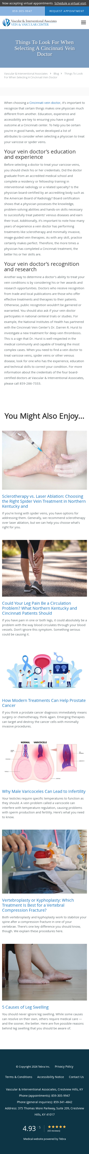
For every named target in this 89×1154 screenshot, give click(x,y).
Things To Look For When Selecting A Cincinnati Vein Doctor (43, 75)
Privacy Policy (64, 1066)
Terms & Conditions (18, 1077)
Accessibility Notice (50, 1077)
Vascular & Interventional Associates (26, 73)
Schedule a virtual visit (70, 3)
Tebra (62, 1139)
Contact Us (76, 1077)
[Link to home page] (39, 22)
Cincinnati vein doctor (44, 103)
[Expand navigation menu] (83, 22)
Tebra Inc (43, 1066)
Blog (56, 73)
